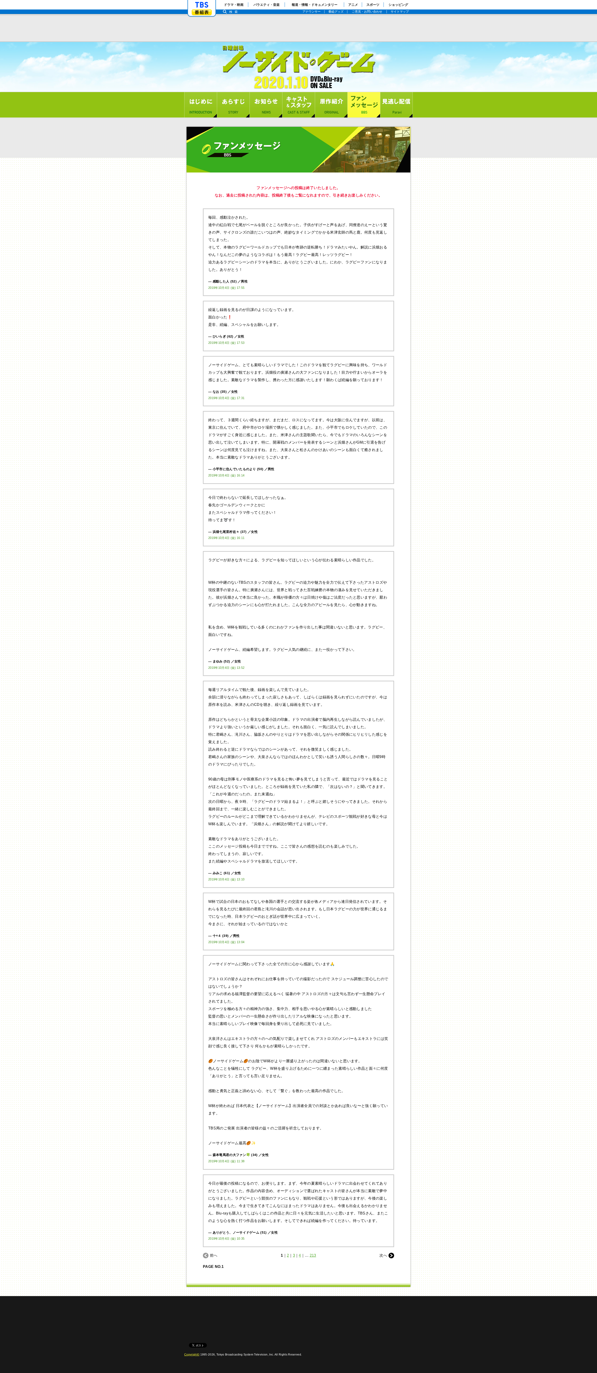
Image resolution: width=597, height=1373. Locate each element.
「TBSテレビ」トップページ (201, 5)
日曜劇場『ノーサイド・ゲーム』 (298, 67)
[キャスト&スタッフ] (298, 104)
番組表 (202, 12)
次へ (383, 1255)
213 (313, 1255)
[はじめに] (200, 104)
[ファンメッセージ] (363, 104)
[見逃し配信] (396, 104)
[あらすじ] (233, 104)
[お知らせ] (266, 104)
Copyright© (191, 1354)
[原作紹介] (331, 104)
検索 (234, 12)
